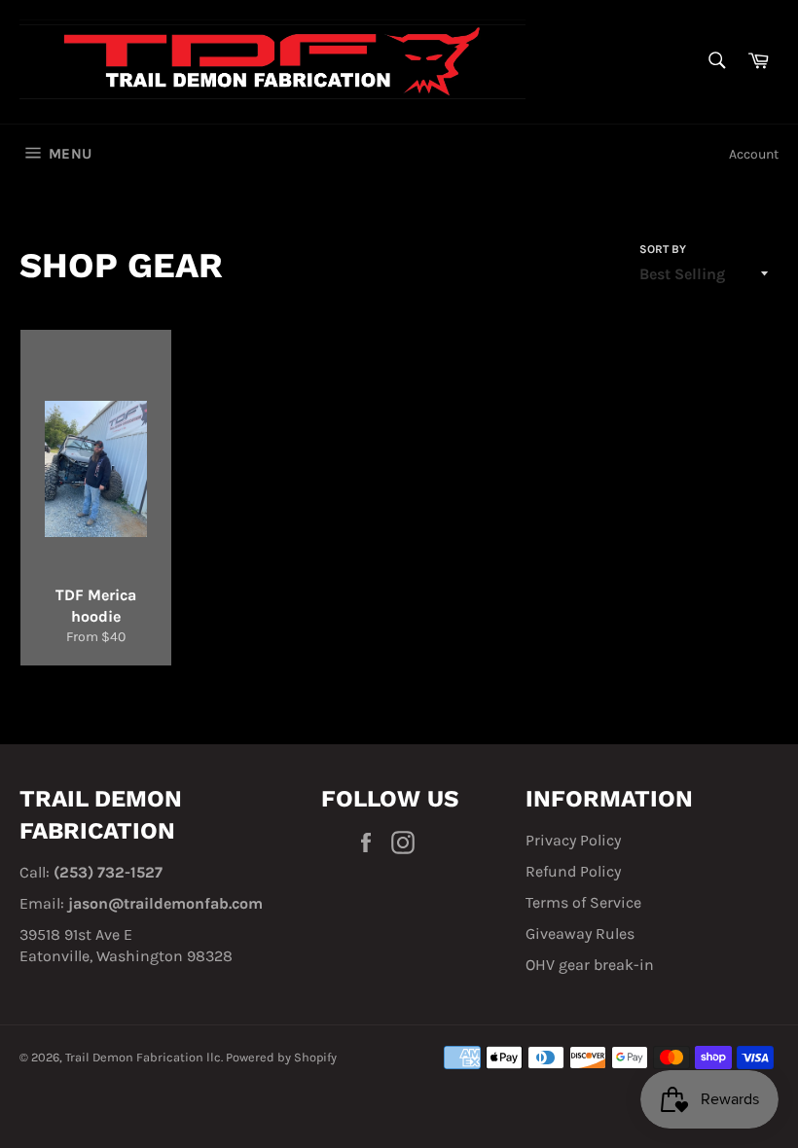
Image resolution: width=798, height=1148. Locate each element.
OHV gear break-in (590, 964)
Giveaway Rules (580, 933)
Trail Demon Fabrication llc (143, 1057)
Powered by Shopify (281, 1057)
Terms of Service (583, 902)
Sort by (662, 249)
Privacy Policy (573, 840)
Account (754, 154)
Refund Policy (573, 871)
